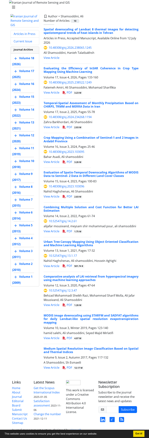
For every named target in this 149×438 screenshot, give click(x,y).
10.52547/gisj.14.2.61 (63, 221)
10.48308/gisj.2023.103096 (66, 186)
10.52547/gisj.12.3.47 (63, 290)
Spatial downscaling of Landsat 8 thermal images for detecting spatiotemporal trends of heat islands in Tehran (91, 31)
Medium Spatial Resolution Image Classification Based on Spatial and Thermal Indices (91, 350)
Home (16, 388)
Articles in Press (24, 34)
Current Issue (23, 41)
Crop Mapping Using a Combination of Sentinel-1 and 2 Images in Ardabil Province (91, 139)
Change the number (47, 414)
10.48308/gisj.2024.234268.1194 (70, 117)
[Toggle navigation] (73, 7)
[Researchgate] (112, 421)
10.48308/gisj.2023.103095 (66, 152)
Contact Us (19, 418)
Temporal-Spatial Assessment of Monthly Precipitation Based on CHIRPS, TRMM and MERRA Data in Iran (91, 104)
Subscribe (128, 410)
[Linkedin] (102, 421)
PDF (73, 93)
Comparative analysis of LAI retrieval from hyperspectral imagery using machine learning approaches (91, 278)
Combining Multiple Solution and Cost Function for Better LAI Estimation (91, 209)
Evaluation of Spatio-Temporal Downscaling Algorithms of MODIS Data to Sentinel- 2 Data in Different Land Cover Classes (91, 174)
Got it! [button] (138, 433)
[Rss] (121, 421)
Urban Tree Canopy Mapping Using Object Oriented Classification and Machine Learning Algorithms (91, 243)
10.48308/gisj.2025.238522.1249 (70, 82)
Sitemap (17, 423)
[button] (98, 434)
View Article (51, 58)
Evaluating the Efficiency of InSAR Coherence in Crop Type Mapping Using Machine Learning (91, 70)
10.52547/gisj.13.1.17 (63, 256)
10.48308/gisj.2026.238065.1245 (70, 48)
